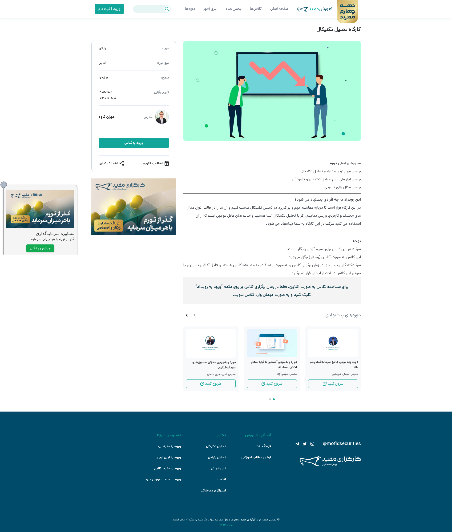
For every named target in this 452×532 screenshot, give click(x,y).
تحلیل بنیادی (217, 457)
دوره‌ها (190, 8)
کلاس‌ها (256, 8)
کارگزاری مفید (248, 520)
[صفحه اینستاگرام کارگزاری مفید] (312, 444)
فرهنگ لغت (263, 446)
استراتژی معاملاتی (213, 490)
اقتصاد (221, 479)
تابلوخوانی (218, 468)
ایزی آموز (210, 8)
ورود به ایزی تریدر (169, 457)
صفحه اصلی (279, 8)
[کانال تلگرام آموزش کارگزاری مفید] (297, 444)
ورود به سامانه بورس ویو (163, 479)
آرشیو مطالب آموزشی (256, 457)
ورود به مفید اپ (169, 446)
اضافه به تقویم (153, 163)
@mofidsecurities (342, 444)
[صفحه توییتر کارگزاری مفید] (305, 444)
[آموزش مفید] (310, 9)
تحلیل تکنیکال (216, 446)
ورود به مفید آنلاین (167, 468)
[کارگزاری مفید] (330, 465)
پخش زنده (233, 8)
